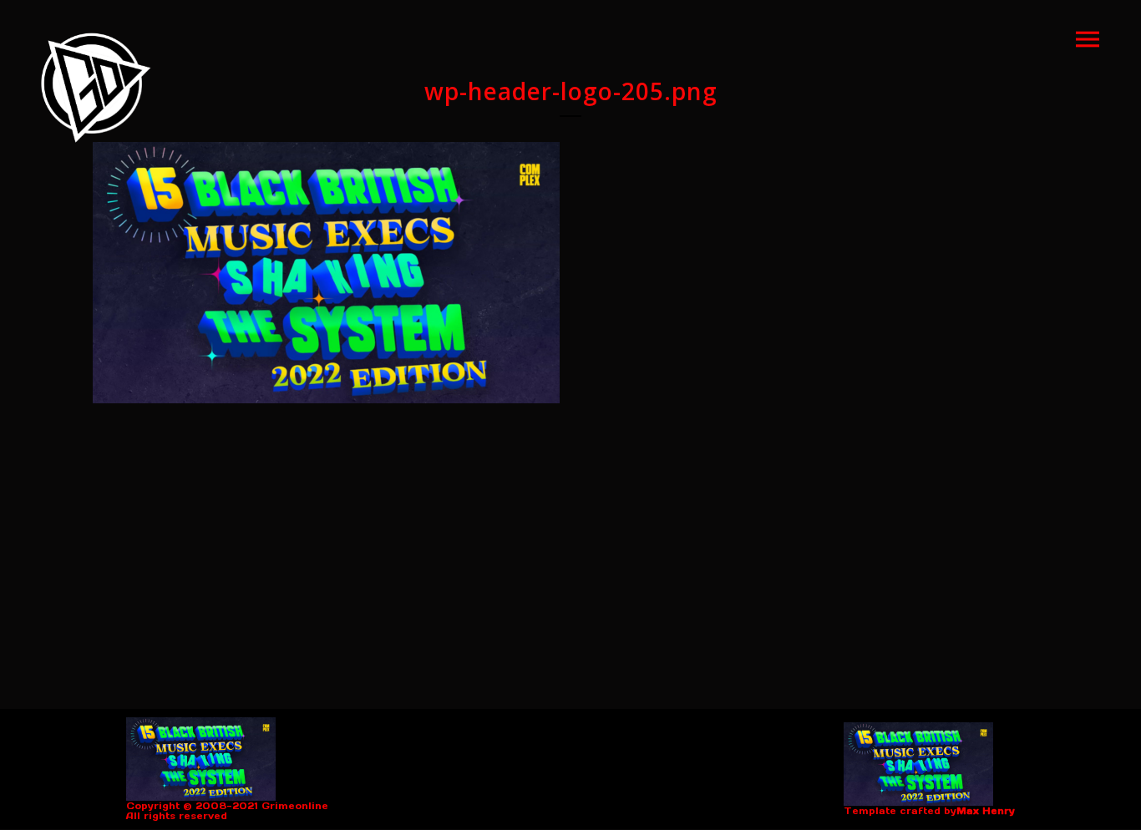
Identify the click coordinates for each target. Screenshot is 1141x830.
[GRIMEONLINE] (96, 87)
